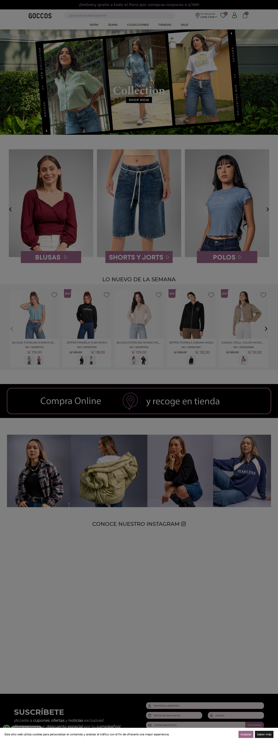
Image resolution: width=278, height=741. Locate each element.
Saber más (264, 734)
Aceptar (246, 734)
